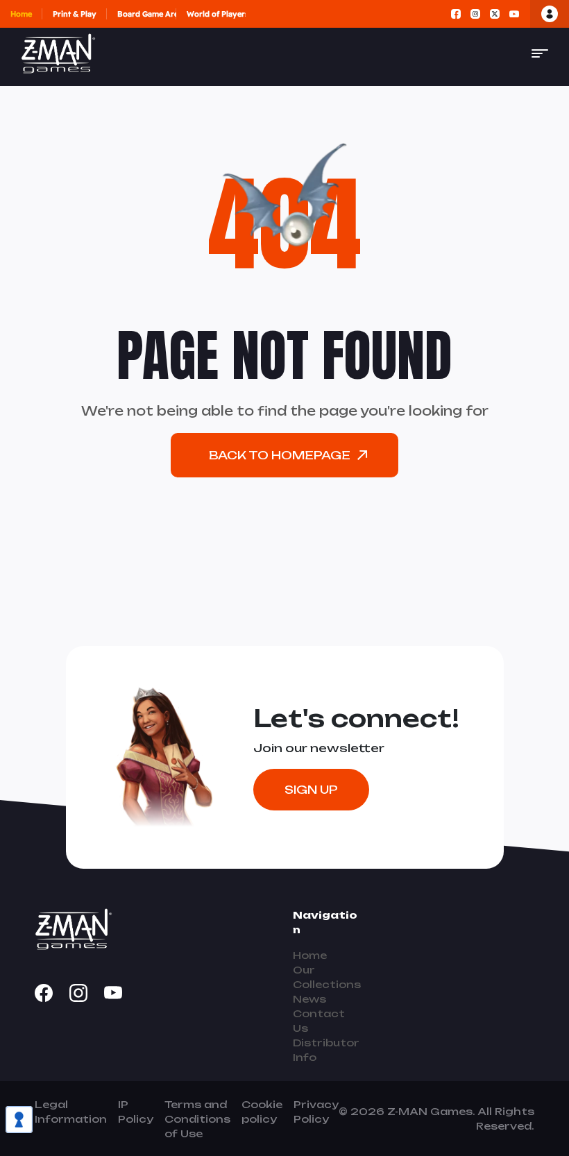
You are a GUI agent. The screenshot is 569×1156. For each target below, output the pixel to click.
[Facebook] (456, 14)
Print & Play (74, 14)
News (309, 999)
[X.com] (494, 14)
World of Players (216, 14)
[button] (540, 53)
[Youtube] (514, 14)
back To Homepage (279, 455)
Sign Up (311, 790)
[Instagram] (475, 14)
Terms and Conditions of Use (197, 1118)
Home (21, 14)
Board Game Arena (146, 14)
